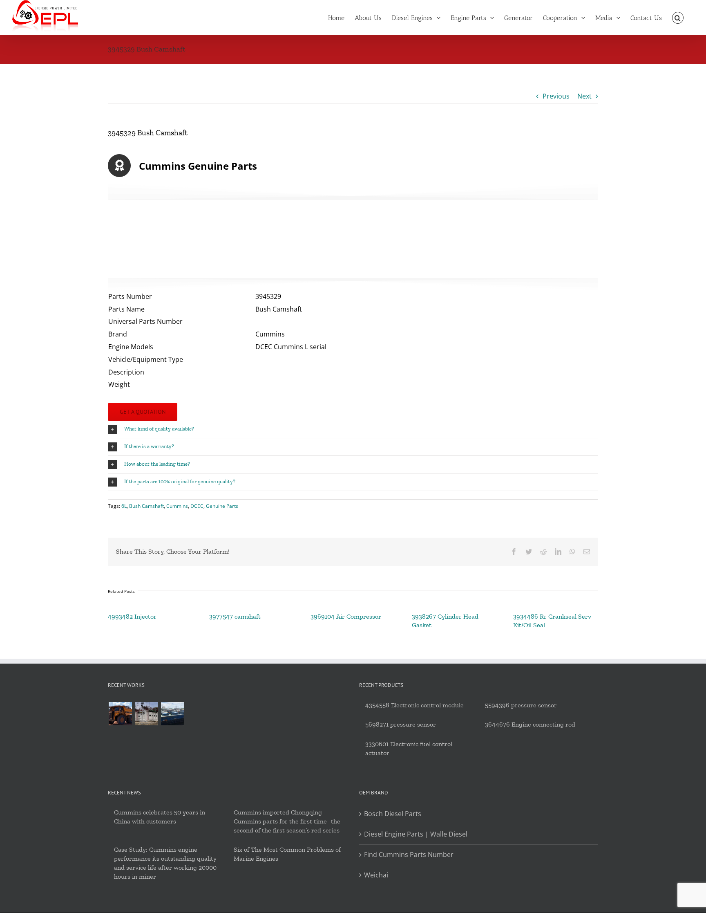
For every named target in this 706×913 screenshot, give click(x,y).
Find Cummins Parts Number (409, 854)
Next (584, 96)
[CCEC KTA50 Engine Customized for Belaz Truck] (120, 714)
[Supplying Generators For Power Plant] (146, 714)
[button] (678, 17)
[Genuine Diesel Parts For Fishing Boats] (172, 714)
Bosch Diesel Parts (392, 813)
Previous (556, 96)
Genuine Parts (222, 505)
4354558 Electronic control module (414, 705)
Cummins (177, 505)
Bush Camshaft (146, 505)
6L (124, 505)
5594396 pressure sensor (521, 705)
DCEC (196, 505)
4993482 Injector (132, 616)
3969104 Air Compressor (346, 616)
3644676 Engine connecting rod (530, 724)
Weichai (376, 874)
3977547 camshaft (235, 616)
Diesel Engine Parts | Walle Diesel (415, 834)
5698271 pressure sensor (400, 724)
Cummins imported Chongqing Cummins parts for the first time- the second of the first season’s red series (287, 821)
